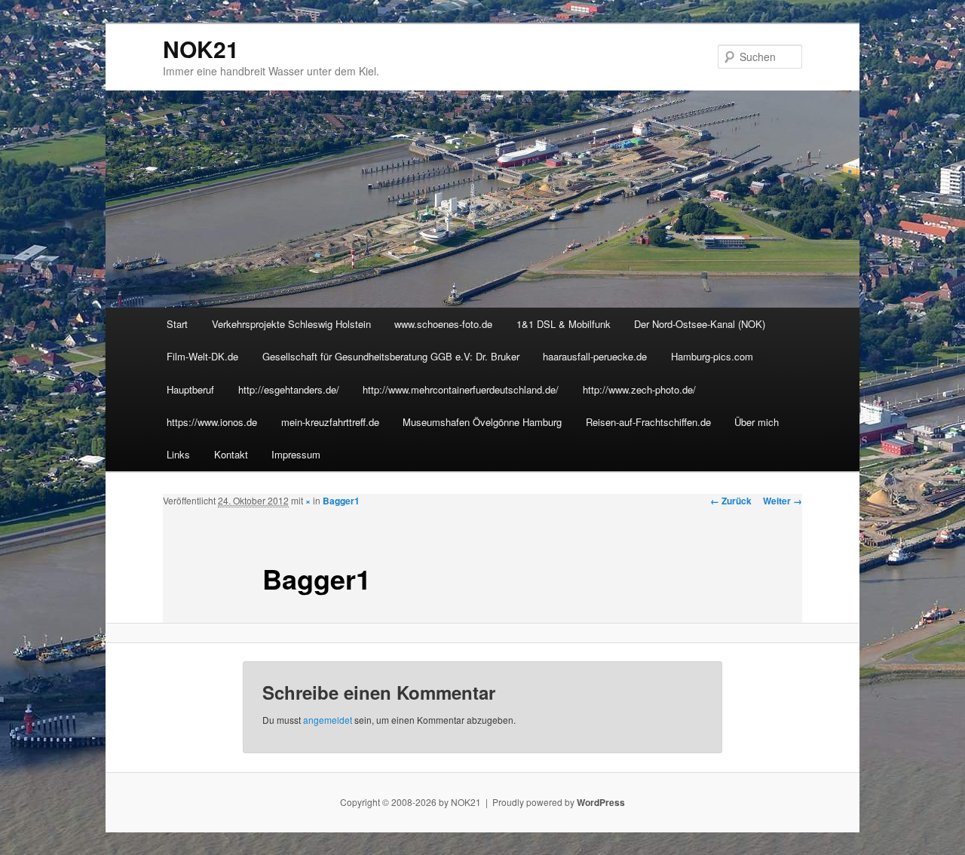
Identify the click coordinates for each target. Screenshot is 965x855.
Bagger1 (341, 500)
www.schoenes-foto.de (443, 324)
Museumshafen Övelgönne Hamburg (482, 422)
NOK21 (201, 48)
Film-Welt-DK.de (202, 356)
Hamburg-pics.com (712, 356)
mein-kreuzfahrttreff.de (330, 422)
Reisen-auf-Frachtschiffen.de (648, 422)
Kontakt (231, 454)
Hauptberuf (190, 389)
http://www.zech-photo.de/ (639, 389)
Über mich (756, 422)
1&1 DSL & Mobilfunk (563, 324)
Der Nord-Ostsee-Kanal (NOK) (699, 324)
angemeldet (327, 719)
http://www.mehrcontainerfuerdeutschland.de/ (461, 389)
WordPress (601, 802)
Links (178, 454)
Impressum (295, 454)
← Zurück (731, 500)
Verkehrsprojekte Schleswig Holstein (291, 324)
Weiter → (782, 500)
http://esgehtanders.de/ (288, 389)
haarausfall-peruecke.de (595, 356)
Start (177, 324)
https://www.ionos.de (212, 422)
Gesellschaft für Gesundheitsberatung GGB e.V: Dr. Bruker (390, 356)
